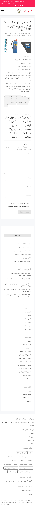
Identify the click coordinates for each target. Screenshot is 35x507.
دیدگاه (29, 154)
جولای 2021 (28, 315)
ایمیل (29, 187)
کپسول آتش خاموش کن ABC (23, 254)
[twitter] (18, 5)
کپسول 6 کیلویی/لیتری (25, 372)
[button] (12, 5)
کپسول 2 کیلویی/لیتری (25, 362)
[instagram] (20, 5)
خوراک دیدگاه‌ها (27, 398)
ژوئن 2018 (28, 329)
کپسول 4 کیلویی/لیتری (25, 368)
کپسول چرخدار (27, 375)
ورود (30, 391)
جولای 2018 (28, 326)
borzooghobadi (25, 33)
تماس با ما (31, 440)
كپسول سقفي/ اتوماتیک (24, 351)
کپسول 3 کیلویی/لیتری (24, 365)
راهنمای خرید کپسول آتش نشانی (22, 261)
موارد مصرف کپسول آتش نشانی (22, 251)
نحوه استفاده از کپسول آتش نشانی (21, 248)
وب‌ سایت (28, 195)
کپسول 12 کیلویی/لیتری (19, 35)
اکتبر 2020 (28, 319)
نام (29, 178)
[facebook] (22, 5)
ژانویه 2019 (28, 322)
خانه (32, 433)
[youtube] (15, 5)
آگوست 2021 (27, 312)
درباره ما (31, 437)
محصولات (8, 35)
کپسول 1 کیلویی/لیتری (25, 355)
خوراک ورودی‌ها (27, 394)
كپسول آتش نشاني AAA (9, 103)
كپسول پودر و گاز (26, 348)
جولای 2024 (28, 309)
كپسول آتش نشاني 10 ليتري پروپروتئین (16, 101)
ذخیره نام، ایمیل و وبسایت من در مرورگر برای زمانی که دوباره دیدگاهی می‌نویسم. (18, 205)
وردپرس (29, 401)
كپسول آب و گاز (26, 345)
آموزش (29, 341)
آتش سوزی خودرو (26, 258)
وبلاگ (32, 444)
